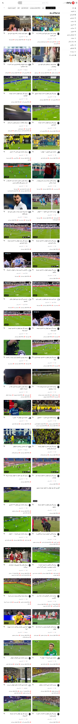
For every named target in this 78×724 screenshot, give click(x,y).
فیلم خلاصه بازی (25, 8)
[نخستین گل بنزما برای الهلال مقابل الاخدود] (17, 289)
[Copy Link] (33, 33)
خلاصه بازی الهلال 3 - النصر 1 (20, 417)
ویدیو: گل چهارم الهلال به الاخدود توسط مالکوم (46, 271)
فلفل (18, 8)
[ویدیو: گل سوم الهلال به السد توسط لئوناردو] (17, 83)
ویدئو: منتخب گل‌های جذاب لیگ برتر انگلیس (46, 597)
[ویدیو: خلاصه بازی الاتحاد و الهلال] (46, 675)
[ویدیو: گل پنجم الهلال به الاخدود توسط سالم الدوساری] (17, 231)
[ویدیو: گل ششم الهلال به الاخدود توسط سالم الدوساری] (46, 231)
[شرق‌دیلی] (29, 686)
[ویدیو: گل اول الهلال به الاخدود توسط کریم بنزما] (46, 347)
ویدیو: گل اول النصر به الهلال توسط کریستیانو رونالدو (47, 448)
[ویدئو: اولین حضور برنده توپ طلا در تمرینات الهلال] (17, 376)
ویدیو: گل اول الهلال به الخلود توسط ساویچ (47, 506)
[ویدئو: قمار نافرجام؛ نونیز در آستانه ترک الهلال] (46, 617)
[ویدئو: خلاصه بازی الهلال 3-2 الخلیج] (17, 495)
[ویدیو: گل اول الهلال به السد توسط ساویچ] (46, 83)
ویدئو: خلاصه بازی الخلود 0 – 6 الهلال (46, 212)
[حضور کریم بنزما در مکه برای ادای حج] (17, 23)
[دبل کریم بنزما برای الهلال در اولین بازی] (46, 289)
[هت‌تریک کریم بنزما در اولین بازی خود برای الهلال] (17, 201)
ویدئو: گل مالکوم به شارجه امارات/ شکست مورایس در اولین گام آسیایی (46, 566)
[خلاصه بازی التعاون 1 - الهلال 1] (46, 142)
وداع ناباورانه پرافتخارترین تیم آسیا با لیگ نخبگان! (17, 65)
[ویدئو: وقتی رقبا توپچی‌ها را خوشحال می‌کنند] (17, 555)
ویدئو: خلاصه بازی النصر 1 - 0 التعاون (46, 417)
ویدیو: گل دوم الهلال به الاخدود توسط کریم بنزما (17, 329)
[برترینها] (29, 67)
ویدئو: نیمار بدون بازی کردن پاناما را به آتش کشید (46, 34)
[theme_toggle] (3, 2)
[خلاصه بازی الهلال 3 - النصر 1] (17, 407)
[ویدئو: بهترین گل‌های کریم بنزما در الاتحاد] (17, 347)
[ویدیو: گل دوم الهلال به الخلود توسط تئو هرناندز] (46, 465)
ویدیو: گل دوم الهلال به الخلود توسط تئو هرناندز (46, 477)
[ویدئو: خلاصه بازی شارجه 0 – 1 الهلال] (17, 524)
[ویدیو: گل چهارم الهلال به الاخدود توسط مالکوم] (46, 260)
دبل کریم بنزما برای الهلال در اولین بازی (46, 299)
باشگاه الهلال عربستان (50, 8)
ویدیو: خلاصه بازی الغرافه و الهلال (19, 658)
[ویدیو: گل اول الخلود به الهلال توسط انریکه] (17, 465)
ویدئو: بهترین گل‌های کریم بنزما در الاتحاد (16, 357)
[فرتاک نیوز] (29, 271)
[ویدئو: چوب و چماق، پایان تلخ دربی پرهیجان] (46, 54)
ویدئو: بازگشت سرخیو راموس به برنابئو (17, 123)
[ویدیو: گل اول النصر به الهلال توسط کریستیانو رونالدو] (46, 436)
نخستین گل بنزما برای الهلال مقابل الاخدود (18, 300)
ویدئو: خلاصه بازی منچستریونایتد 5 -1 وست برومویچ (46, 388)
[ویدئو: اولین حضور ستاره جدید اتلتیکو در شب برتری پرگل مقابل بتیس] (17, 171)
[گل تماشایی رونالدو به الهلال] (17, 436)
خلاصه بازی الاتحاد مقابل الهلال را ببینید (17, 685)
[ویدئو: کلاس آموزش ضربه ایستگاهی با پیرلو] (46, 524)
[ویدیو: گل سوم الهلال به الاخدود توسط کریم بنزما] (46, 318)
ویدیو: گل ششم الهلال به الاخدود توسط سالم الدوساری (46, 242)
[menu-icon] (76, 2)
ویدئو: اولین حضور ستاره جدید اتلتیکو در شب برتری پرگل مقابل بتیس (16, 182)
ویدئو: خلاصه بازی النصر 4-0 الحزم (18, 152)
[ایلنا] (58, 36)
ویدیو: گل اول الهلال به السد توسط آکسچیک (18, 715)
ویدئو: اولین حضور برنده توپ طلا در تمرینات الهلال (18, 388)
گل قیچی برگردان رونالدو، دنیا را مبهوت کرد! (17, 628)
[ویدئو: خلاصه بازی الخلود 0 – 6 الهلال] (46, 201)
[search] (20, 2)
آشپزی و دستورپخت (11, 8)
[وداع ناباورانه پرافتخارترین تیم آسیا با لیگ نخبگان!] (17, 54)
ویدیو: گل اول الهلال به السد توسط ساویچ (45, 93)
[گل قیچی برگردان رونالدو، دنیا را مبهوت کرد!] (17, 617)
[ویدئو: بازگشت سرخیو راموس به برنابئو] (17, 113)
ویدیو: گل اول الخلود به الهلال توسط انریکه (16, 475)
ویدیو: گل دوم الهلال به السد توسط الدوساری (47, 124)
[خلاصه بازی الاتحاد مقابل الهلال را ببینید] (17, 675)
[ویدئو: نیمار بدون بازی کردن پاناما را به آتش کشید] (46, 23)
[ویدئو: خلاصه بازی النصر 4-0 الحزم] (17, 142)
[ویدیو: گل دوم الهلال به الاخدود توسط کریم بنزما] (17, 318)
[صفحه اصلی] (69, 2)
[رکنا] (58, 153)
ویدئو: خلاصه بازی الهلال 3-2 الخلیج (18, 505)
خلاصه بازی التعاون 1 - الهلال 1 (48, 152)
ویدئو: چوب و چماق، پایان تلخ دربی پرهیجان (47, 65)
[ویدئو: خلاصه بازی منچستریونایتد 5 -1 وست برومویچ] (46, 376)
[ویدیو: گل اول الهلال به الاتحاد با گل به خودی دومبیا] (46, 704)
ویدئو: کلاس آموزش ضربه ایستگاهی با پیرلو (46, 535)
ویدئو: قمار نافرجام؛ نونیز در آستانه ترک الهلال (46, 628)
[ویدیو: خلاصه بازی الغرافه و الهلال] (17, 648)
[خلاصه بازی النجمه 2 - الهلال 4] (46, 648)
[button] (4, 7)
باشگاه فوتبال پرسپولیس (35, 8)
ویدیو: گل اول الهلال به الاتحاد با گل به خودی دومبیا (46, 715)
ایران (43, 8)
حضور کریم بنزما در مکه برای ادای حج (17, 33)
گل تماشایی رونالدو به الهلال (20, 446)
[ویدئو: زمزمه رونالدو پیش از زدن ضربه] (17, 586)
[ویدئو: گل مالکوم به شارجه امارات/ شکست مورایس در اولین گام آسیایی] (46, 555)
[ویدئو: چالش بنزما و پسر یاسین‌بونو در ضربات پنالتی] (46, 171)
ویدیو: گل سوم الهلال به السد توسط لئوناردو (18, 95)
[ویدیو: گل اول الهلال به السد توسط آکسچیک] (17, 704)
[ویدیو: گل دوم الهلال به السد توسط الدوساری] (46, 113)
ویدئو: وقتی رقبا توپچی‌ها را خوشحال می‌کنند (18, 566)
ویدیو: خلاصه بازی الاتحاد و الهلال (47, 685)
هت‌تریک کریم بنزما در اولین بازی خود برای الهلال (17, 213)
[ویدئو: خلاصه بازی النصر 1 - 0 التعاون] (46, 407)
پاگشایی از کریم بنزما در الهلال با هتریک (17, 270)
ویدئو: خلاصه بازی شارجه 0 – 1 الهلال (18, 534)
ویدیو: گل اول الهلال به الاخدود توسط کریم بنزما (45, 358)
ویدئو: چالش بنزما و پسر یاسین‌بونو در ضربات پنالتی (46, 182)
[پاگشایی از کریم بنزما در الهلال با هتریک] (17, 260)
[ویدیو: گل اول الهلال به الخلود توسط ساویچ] (46, 495)
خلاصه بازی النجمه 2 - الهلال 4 (48, 658)
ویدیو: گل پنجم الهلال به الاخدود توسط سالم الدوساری (17, 242)
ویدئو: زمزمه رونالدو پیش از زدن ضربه (17, 596)
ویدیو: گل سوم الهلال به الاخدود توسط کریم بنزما (46, 329)
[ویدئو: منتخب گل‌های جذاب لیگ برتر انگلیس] (46, 586)
